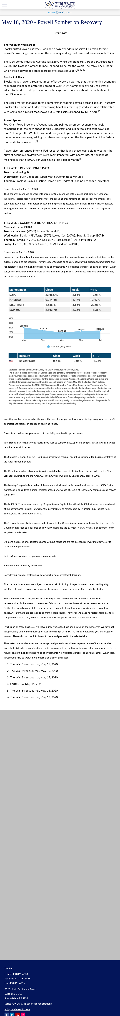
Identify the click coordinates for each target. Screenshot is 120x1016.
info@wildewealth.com (17, 1009)
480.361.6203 (20, 974)
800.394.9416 (22, 978)
